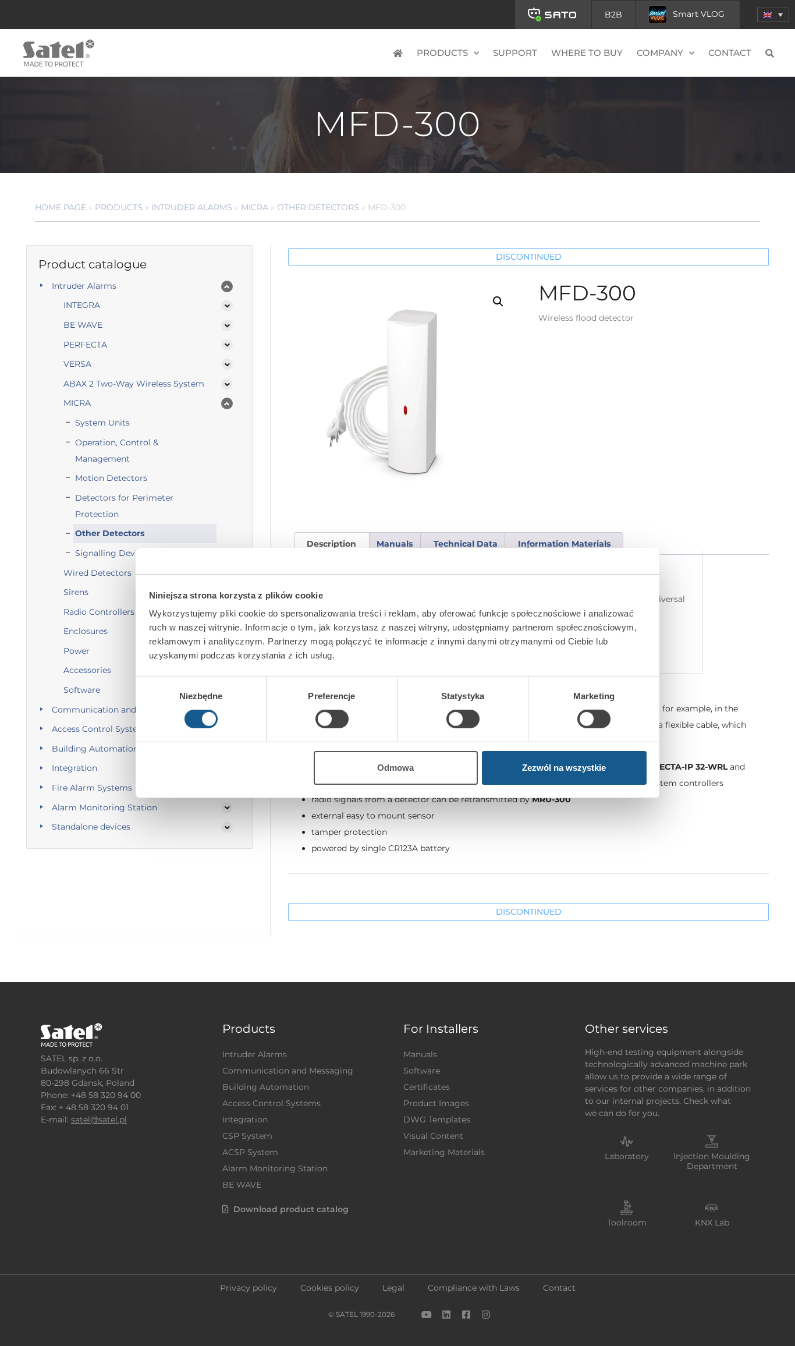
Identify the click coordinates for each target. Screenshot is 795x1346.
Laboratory (627, 1156)
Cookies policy (329, 1288)
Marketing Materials (444, 1152)
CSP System (247, 1136)
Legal (393, 1288)
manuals (395, 544)
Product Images (436, 1103)
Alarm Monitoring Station (104, 807)
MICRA (254, 207)
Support (515, 52)
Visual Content (433, 1136)
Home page (60, 207)
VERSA (77, 364)
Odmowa (395, 768)
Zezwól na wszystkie (564, 768)
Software (421, 1070)
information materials (564, 544)
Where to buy (587, 52)
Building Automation (95, 748)
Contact (729, 52)
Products (119, 207)
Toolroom (627, 1222)
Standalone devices (91, 826)
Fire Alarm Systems (92, 787)
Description (331, 544)
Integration (74, 768)
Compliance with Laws (474, 1288)
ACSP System (250, 1152)
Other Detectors (318, 207)
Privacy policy (248, 1288)
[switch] (332, 719)
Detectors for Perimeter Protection (124, 506)
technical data (466, 544)
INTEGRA (81, 305)
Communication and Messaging (117, 709)
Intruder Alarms (191, 207)
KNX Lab (712, 1222)
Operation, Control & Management (116, 450)
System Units (102, 422)
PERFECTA (85, 344)
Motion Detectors (111, 478)
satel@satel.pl (99, 1119)
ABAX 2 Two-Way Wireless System (133, 383)
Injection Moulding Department (711, 1161)
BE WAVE (82, 325)
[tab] (332, 543)
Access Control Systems (101, 729)
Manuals (420, 1054)
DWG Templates (436, 1119)
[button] (773, 15)
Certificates (426, 1087)
